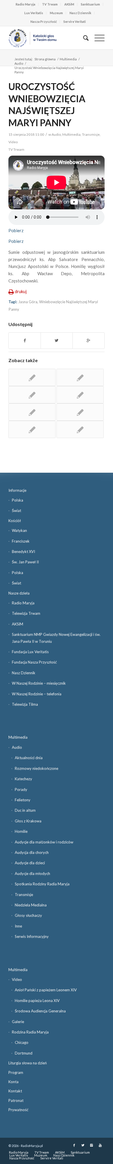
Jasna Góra (27, 301)
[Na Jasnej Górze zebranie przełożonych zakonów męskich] (32, 429)
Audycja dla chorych (32, 852)
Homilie (21, 831)
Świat (16, 510)
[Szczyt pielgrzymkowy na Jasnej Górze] (32, 377)
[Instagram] (91, 1145)
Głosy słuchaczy (28, 915)
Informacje (17, 490)
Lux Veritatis (33, 13)
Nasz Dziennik (80, 13)
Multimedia (68, 59)
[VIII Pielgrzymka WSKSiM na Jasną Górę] (80, 412)
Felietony (22, 800)
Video (13, 142)
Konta (13, 1081)
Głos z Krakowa (28, 821)
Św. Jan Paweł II (25, 562)
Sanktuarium (90, 4)
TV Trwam (50, 4)
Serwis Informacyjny (32, 936)
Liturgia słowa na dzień (27, 1063)
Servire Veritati (74, 21)
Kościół (14, 520)
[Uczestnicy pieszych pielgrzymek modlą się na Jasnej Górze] (32, 412)
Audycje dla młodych (32, 873)
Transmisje (91, 134)
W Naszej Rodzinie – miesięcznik (39, 683)
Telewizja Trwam (26, 613)
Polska (17, 500)
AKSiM (69, 4)
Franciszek (21, 541)
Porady (21, 789)
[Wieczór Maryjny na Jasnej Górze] (80, 394)
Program (15, 1072)
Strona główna (45, 59)
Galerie (18, 1021)
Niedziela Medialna (31, 905)
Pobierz (15, 230)
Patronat (15, 1100)
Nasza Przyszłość (43, 21)
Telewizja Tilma (25, 704)
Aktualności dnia (29, 757)
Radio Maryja (25, 4)
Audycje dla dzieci (30, 863)
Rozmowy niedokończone (36, 768)
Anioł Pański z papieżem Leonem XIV (46, 990)
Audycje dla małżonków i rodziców (44, 842)
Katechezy (23, 778)
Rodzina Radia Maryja (30, 1032)
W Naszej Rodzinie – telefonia (36, 694)
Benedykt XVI (23, 551)
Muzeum (56, 13)
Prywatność (18, 1109)
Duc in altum (25, 810)
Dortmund (23, 1053)
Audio (18, 63)
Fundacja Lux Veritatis (30, 651)
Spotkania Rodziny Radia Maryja (42, 884)
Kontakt (15, 1091)
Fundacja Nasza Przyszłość (34, 662)
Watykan (19, 530)
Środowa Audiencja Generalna (40, 1011)
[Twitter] (83, 1145)
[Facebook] (74, 1145)
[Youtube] (100, 1145)
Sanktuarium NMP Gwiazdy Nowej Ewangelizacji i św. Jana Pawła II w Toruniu (56, 637)
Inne (18, 926)
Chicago (21, 1042)
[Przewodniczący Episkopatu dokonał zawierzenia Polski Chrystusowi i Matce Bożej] (80, 429)
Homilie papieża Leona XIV (37, 1000)
